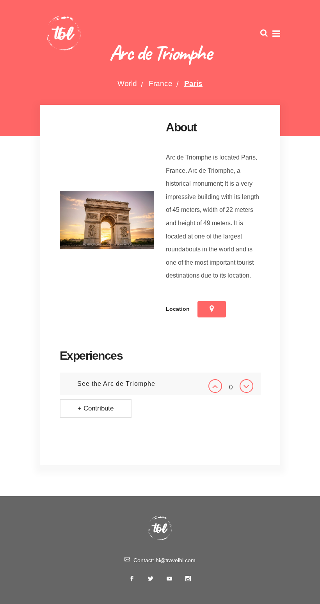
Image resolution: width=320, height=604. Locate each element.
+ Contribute (96, 408)
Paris (193, 83)
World (127, 83)
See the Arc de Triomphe (116, 383)
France (160, 83)
